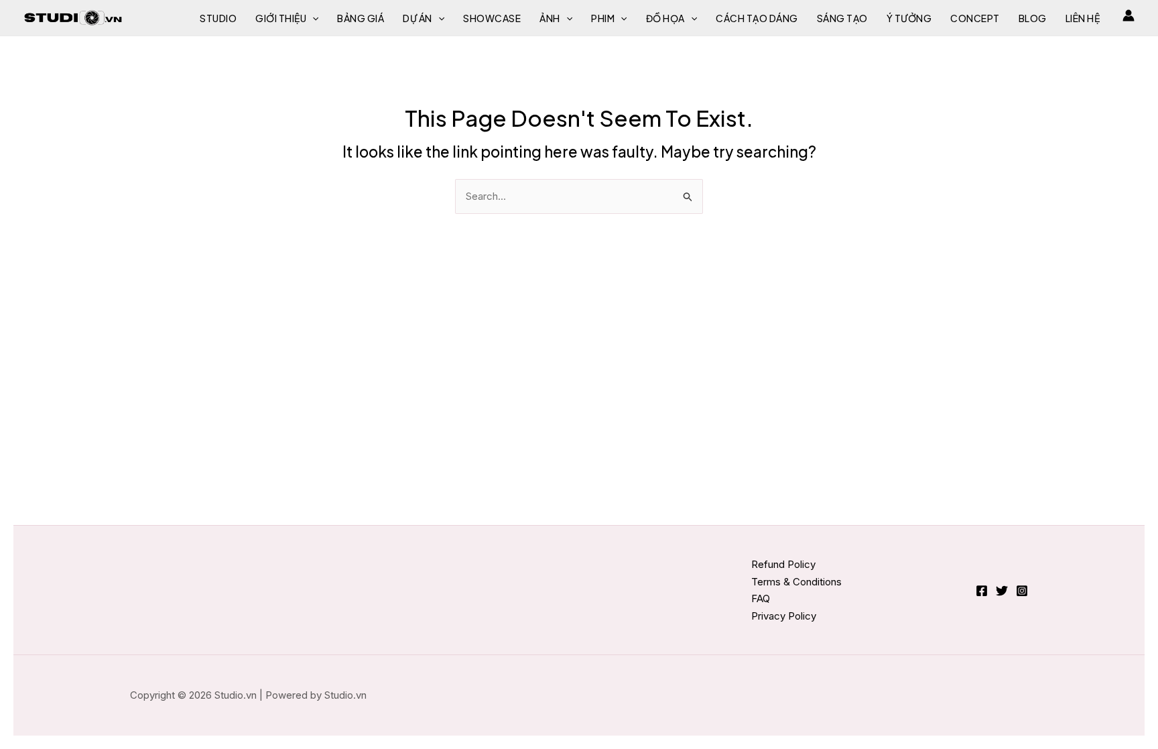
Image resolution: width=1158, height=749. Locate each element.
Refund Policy (783, 564)
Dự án (417, 18)
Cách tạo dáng (757, 18)
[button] (312, 18)
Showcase (492, 18)
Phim (603, 18)
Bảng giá (360, 18)
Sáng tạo (842, 18)
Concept (975, 18)
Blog (1033, 18)
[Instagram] (1022, 591)
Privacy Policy (783, 616)
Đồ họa (665, 18)
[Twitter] (1002, 591)
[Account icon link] (1128, 15)
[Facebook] (982, 591)
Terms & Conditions (796, 581)
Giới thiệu (280, 18)
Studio (218, 18)
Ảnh (549, 18)
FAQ (760, 598)
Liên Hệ (1083, 18)
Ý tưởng (909, 18)
